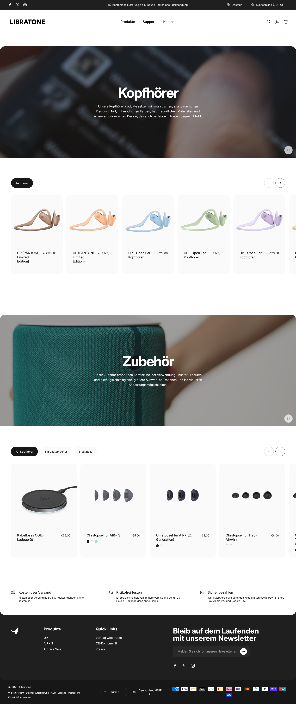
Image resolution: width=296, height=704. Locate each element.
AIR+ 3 (48, 643)
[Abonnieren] (243, 651)
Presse (100, 649)
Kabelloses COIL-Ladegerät (30, 537)
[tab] (22, 183)
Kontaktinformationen (19, 697)
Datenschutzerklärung (37, 693)
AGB (53, 693)
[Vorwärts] (280, 183)
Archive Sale (52, 649)
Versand (62, 693)
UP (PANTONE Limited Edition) (28, 257)
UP (46, 637)
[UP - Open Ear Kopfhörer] (148, 221)
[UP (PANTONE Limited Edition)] (37, 221)
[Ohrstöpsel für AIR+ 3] (113, 497)
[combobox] (237, 5)
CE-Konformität (106, 643)
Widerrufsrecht (16, 693)
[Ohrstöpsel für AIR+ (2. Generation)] (183, 497)
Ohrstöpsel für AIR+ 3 (103, 535)
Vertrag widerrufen (109, 637)
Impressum (74, 693)
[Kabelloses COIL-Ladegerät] (44, 497)
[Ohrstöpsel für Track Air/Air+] (252, 497)
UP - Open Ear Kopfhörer (139, 255)
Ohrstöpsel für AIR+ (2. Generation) (174, 537)
